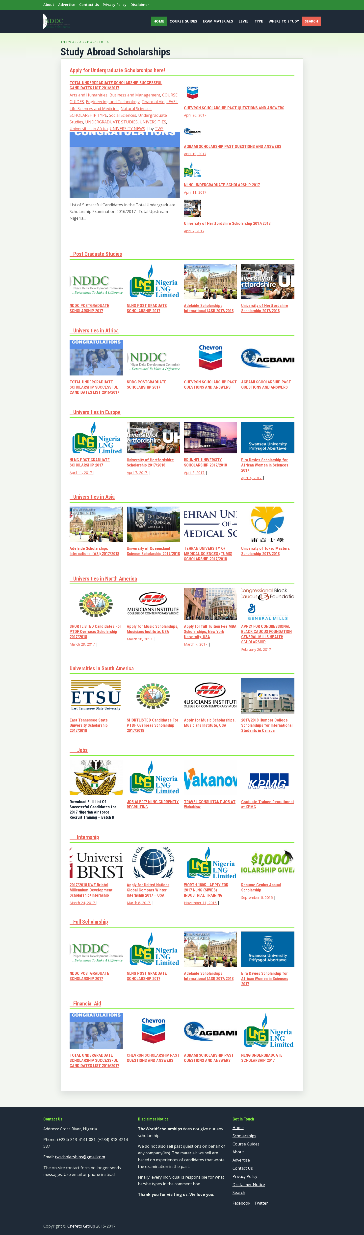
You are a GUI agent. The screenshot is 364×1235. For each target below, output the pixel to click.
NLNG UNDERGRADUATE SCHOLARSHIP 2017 (222, 184)
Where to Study (284, 21)
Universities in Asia (92, 497)
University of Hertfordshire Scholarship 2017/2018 (227, 223)
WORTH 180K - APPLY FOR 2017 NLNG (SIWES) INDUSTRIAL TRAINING (206, 890)
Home (159, 21)
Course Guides (183, 21)
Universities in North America (103, 579)
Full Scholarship (89, 922)
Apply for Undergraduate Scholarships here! (117, 70)
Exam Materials (218, 21)
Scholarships (244, 1136)
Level (244, 21)
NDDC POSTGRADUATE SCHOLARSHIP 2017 (89, 308)
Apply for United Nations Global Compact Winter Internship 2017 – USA (148, 890)
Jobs (79, 750)
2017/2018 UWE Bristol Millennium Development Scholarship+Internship (91, 890)
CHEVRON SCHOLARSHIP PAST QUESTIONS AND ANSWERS (234, 107)
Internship (84, 837)
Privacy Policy (115, 4)
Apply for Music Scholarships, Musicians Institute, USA (152, 629)
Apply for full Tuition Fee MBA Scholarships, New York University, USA (210, 631)
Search (311, 21)
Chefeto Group (81, 1226)
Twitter (261, 1203)
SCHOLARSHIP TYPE (88, 115)
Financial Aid (153, 101)
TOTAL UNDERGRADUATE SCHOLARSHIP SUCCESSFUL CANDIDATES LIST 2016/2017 (116, 85)
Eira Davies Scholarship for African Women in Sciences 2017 (264, 465)
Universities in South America (102, 668)
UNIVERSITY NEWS (127, 128)
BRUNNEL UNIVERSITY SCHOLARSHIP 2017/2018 (205, 462)
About (48, 4)
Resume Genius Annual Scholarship (261, 887)
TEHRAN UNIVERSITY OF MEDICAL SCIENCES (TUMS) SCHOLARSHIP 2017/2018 (208, 553)
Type (259, 21)
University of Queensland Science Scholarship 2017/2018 (153, 551)
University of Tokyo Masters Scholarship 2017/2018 (265, 551)
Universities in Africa (89, 128)
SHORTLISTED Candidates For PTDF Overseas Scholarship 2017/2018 (95, 631)
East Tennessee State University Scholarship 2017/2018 (89, 725)
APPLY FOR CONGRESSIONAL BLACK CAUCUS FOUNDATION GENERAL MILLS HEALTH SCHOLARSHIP (266, 634)
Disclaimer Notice (249, 1184)
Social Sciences (122, 115)
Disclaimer (139, 4)
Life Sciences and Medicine (94, 108)
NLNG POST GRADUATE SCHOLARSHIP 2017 (147, 308)
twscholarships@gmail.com (80, 1157)
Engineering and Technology (113, 101)
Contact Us (89, 4)
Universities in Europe (95, 412)
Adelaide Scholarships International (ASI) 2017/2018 (209, 308)
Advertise (66, 4)
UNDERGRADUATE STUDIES (111, 122)
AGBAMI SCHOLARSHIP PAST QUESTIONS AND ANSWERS (232, 146)
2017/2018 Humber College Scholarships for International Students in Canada (266, 725)
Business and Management (134, 95)
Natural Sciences (136, 108)
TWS (159, 128)
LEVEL (172, 101)
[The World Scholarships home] (56, 21)
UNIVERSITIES (153, 122)
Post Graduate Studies (96, 254)
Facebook (241, 1203)
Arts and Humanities (88, 95)
